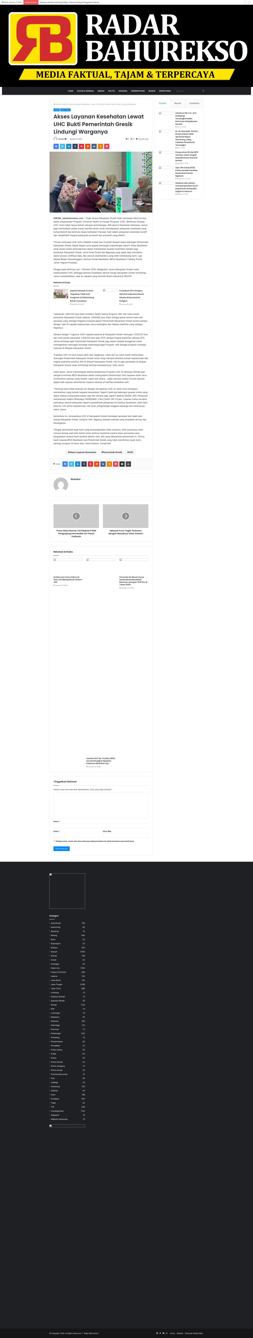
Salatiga (54, 1082)
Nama (56, 821)
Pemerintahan (138, 91)
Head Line (55, 968)
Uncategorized (57, 1111)
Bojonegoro (56, 943)
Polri (53, 1078)
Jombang (55, 992)
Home (70, 91)
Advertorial (55, 927)
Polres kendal (56, 1070)
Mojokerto (55, 1017)
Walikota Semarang (59, 1119)
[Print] (128, 464)
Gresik (64, 104)
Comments (194, 103)
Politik (111, 91)
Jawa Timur (65, 110)
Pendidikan (55, 1046)
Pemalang (55, 1037)
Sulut (53, 1095)
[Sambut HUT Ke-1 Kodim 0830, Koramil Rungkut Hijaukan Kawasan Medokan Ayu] (100, 657)
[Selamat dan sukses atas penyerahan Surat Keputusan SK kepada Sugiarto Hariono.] (166, 187)
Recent (177, 103)
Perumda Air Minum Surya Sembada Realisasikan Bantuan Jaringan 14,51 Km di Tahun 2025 (133, 581)
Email (56, 831)
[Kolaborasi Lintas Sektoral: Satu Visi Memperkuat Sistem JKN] (67, 566)
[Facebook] (56, 146)
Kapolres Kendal (58, 1001)
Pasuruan (55, 1029)
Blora (53, 939)
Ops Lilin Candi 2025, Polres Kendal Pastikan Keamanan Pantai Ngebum (186, 171)
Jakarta (54, 976)
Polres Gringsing (58, 1066)
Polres (53, 1058)
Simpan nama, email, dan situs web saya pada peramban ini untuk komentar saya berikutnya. (95, 841)
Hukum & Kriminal (85, 91)
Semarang (55, 1086)
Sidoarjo (54, 1091)
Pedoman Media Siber (194, 1333)
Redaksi (61, 139)
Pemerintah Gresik (112, 452)
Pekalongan (56, 1033)
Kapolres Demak (58, 997)
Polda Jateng (56, 1050)
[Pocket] (106, 146)
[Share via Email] (122, 464)
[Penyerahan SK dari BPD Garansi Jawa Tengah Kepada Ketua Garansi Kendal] (166, 156)
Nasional (123, 91)
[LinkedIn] (68, 146)
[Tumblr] (75, 146)
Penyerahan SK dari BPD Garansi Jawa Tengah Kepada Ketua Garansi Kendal (186, 156)
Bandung (55, 931)
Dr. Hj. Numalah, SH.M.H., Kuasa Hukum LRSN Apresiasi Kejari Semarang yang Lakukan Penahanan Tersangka (187, 138)
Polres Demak (57, 1062)
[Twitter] (62, 146)
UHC (131, 452)
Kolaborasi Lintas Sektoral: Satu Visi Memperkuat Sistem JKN (67, 579)
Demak (54, 956)
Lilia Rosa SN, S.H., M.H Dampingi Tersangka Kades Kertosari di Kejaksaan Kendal (186, 118)
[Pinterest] (81, 146)
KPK (53, 1009)
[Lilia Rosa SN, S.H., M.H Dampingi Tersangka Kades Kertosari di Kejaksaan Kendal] (166, 117)
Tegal (53, 1103)
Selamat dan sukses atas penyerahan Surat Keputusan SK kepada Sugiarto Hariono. (186, 187)
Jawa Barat (56, 980)
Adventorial (165, 91)
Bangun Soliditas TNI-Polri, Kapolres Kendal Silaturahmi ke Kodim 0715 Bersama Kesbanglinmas (81, 2)
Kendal (54, 1005)
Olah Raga (55, 1025)
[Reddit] (87, 146)
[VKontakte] (94, 146)
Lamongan (55, 1013)
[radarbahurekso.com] (126, 46)
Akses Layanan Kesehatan (82, 452)
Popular (162, 103)
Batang (54, 935)
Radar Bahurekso (91, 1333)
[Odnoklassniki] (100, 146)
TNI (52, 1107)
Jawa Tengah (56, 984)
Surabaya (55, 1099)
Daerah (101, 91)
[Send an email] (65, 139)
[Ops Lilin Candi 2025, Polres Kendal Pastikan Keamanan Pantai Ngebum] (166, 171)
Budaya (152, 91)
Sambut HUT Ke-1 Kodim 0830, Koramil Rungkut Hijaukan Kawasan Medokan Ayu (100, 761)
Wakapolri (55, 1115)
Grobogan (55, 964)
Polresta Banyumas (59, 1074)
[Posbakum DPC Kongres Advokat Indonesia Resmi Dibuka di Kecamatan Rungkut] (110, 294)
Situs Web (107, 831)
